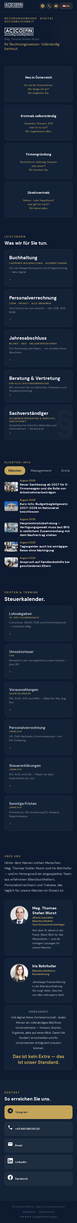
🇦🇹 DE (66, 6)
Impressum (29, 1211)
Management (41, 470)
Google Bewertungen (44, 1216)
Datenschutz (46, 1211)
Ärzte (65, 470)
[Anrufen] (49, 6)
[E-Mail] (56, 6)
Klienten (14, 470)
